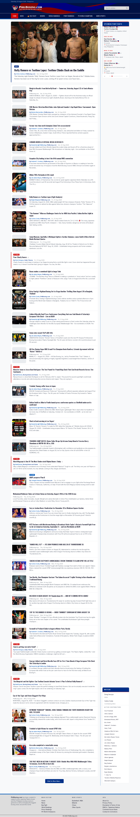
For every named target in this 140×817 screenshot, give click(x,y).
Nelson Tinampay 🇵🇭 (111, 41)
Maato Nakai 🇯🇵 (109, 55)
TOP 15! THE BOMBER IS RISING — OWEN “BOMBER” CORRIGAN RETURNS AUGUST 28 (59, 612)
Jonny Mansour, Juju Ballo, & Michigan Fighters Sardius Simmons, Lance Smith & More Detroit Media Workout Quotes (61, 238)
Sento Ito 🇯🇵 (108, 65)
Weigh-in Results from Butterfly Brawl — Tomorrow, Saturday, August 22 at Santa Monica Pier (61, 89)
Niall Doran (18, 375)
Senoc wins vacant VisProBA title (41, 333)
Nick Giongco (19, 260)
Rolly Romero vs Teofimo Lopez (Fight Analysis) (45, 197)
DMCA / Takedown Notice (111, 807)
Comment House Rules (110, 809)
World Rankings (54, 16)
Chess (74, 805)
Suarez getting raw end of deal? (24, 647)
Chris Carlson (20, 74)
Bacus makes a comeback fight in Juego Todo (45, 271)
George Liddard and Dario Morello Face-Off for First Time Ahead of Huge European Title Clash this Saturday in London (62, 662)
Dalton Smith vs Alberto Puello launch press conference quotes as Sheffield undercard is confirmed (60, 403)
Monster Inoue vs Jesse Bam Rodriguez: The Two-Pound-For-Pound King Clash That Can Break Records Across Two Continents (53, 370)
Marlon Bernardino (37, 112)
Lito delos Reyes (36, 178)
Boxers (42, 16)
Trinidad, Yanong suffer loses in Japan (42, 386)
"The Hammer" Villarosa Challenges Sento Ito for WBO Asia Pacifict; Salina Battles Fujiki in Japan (61, 214)
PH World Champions (85, 16)
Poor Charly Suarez (20, 257)
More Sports (100, 16)
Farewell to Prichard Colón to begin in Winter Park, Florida (49, 628)
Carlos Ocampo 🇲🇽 (110, 29)
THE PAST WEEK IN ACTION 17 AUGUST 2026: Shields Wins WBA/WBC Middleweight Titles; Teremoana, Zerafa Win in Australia (60, 762)
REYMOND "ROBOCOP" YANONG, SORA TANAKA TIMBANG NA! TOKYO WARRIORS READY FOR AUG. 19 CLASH (61, 711)
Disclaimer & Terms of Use (111, 805)
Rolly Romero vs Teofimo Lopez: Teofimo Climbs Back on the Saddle (49, 70)
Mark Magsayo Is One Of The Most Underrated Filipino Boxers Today (37, 461)
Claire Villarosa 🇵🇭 (110, 63)
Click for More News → (54, 781)
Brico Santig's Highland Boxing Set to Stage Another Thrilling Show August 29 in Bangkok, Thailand (61, 292)
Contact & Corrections (110, 812)
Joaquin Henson (36, 480)
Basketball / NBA (77, 801)
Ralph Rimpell (35, 200)
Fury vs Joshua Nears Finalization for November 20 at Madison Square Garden (56, 508)
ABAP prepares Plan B (37, 477)
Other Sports (76, 807)
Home (14, 16)
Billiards (74, 803)
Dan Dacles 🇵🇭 (109, 39)
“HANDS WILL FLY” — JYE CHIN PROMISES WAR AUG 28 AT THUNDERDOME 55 (56, 544)
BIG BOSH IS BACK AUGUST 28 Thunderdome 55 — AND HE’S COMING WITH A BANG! (58, 596)
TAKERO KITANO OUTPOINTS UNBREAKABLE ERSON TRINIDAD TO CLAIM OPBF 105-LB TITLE (61, 561)
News (22, 16)
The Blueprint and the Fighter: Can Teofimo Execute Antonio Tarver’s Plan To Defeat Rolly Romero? (48, 681)
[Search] (127, 8)
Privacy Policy (107, 803)
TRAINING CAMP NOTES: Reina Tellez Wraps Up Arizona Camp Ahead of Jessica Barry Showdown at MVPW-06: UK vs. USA (58, 442)
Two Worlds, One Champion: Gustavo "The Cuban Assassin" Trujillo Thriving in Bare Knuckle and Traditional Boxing (62, 578)
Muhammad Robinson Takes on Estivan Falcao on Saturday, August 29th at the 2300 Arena (44, 494)
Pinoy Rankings (69, 16)
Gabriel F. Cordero (37, 128)
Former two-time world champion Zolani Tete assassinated (49, 125)
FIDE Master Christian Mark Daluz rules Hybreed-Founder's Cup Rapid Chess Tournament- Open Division (62, 108)
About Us (106, 801)
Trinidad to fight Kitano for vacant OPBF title (45, 728)
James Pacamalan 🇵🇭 (112, 53)
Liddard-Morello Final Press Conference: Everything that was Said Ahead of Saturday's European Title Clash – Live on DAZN (59, 315)
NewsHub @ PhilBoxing (38, 145)
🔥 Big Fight (31, 16)
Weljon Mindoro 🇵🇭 (111, 27)
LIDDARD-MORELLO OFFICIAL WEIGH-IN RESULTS (46, 142)
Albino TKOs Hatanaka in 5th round (41, 175)
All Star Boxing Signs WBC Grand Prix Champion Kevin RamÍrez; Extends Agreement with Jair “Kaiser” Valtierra (61, 350)
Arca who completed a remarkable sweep (43, 745)
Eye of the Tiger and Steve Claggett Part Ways (29, 695)
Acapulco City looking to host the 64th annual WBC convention (51, 158)
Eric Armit (34, 766)
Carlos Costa (35, 218)
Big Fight (44, 805)
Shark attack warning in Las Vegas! (41, 421)
